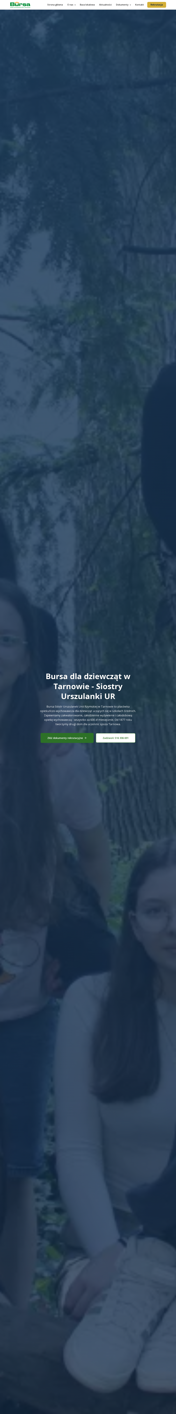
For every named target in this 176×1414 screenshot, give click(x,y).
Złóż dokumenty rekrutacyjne (65, 738)
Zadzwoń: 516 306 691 (116, 738)
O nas (70, 4)
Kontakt (139, 4)
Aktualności (105, 4)
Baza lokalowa (87, 4)
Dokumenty (122, 4)
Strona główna (55, 4)
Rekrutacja (157, 4)
